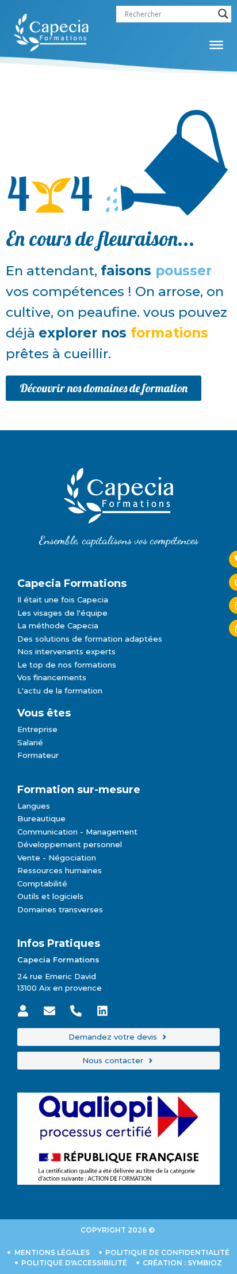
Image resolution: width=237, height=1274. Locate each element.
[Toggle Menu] (216, 45)
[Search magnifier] (223, 14)
